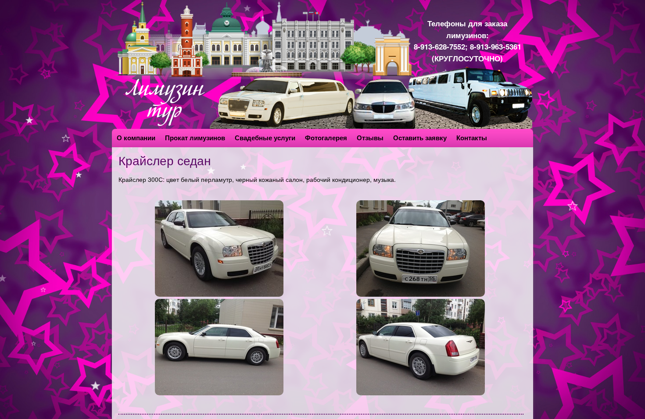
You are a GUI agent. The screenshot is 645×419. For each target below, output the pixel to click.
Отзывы (370, 137)
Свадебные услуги (265, 137)
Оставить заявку (420, 137)
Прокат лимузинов (195, 137)
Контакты (471, 137)
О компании (136, 137)
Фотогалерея (326, 137)
